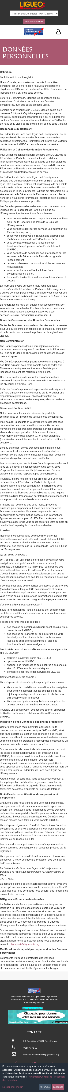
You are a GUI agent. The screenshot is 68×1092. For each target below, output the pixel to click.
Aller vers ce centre (34, 21)
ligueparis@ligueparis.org (25, 944)
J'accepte (58, 1086)
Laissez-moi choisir (12, 1086)
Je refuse (45, 1086)
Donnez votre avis (31, 1008)
